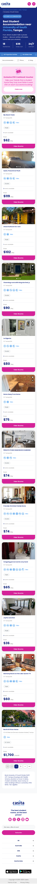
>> (29, 766)
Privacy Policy (24, 882)
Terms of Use (12, 882)
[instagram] (14, 819)
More (17, 122)
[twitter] (18, 819)
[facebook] (10, 819)
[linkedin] (22, 819)
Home (4, 10)
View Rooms (18, 146)
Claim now (18, 89)
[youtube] (27, 819)
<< (7, 766)
